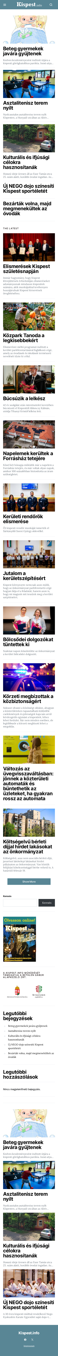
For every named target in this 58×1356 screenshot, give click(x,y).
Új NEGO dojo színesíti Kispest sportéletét (25, 1046)
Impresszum (29, 1346)
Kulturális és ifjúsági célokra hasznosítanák (24, 1037)
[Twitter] (32, 1339)
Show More (28, 881)
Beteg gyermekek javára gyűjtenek (27, 1025)
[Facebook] (25, 1339)
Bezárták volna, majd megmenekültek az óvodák (31, 1055)
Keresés (7, 896)
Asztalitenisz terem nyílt (22, 1030)
